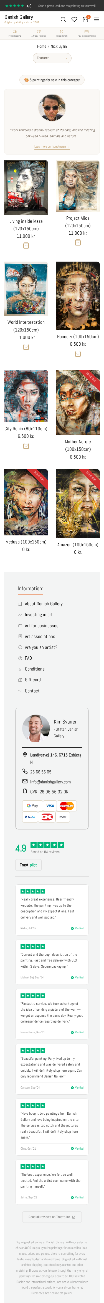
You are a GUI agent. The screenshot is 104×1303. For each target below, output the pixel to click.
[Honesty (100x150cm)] (78, 296)
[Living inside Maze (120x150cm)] (26, 187)
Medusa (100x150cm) (26, 542)
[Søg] (63, 19)
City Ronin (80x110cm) (25, 429)
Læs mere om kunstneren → (52, 146)
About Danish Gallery (44, 604)
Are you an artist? (41, 647)
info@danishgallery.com (50, 782)
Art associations (40, 636)
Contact (32, 691)
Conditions (35, 669)
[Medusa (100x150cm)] (26, 502)
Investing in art (39, 614)
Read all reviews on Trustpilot (49, 1217)
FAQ (28, 658)
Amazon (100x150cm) (77, 545)
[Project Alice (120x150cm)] (78, 186)
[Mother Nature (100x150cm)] (78, 403)
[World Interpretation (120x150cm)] (26, 289)
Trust (28, 864)
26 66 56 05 (40, 772)
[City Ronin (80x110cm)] (26, 396)
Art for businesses (42, 626)
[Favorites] (74, 19)
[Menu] (96, 19)
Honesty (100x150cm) (78, 336)
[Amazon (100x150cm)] (78, 503)
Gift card (33, 680)
